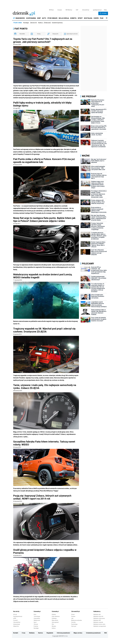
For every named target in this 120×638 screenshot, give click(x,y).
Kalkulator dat (97, 614)
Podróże (36, 626)
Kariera (40, 633)
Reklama (31, 633)
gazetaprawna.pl (97, 10)
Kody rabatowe (56, 616)
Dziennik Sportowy (57, 22)
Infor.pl (15, 614)
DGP (77, 10)
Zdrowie (36, 624)
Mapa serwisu (78, 633)
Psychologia (74, 624)
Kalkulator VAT (97, 620)
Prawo (73, 614)
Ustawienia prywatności (93, 633)
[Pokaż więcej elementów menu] (106, 18)
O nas (23, 633)
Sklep (105, 10)
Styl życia (73, 626)
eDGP (14, 618)
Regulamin (50, 633)
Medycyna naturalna (76, 620)
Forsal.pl (15, 620)
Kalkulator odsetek (98, 622)
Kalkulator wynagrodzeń (99, 626)
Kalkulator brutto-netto (99, 624)
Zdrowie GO (33, 22)
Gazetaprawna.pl (17, 616)
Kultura (54, 628)
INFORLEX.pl (69, 10)
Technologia (37, 616)
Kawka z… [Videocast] (44, 22)
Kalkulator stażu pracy (99, 618)
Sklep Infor (16, 626)
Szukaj (104, 13)
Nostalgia (26, 22)
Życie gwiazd (55, 622)
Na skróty (16, 611)
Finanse (73, 616)
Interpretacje (16, 624)
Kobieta (54, 614)
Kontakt (15, 633)
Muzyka (54, 626)
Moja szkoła (55, 620)
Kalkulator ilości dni (98, 616)
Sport (35, 622)
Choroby (73, 622)
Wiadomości (37, 620)
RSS (105, 633)
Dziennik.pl (37, 611)
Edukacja (54, 618)
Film (53, 624)
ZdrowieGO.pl (85, 10)
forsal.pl (59, 10)
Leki (72, 618)
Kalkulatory (96, 611)
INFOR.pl (51, 10)
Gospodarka (37, 618)
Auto (35, 614)
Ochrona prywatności (63, 633)
